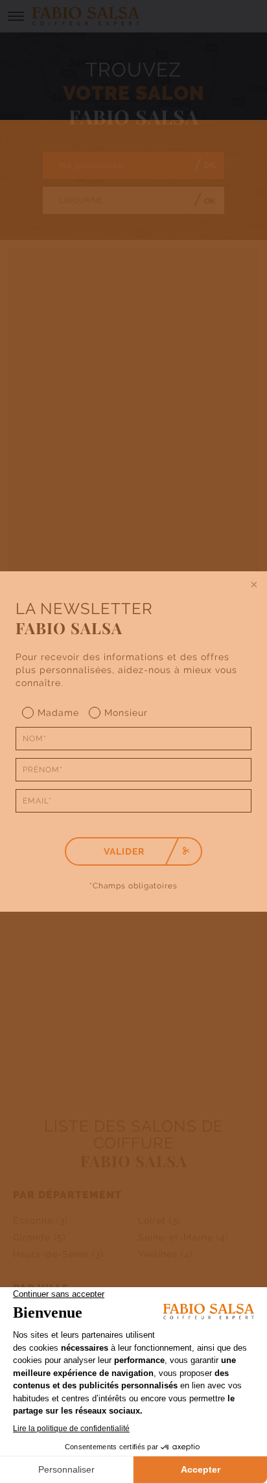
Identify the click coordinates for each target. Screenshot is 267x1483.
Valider (124, 851)
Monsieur (126, 712)
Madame (58, 712)
